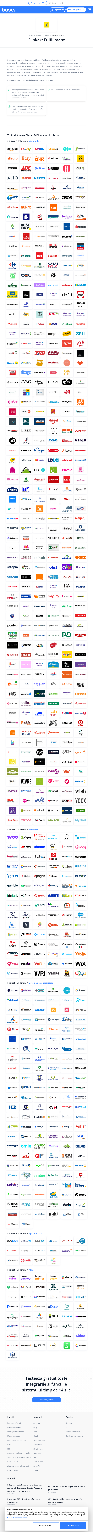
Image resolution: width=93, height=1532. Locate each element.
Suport (68, 1427)
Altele (31, 1269)
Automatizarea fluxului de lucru (19, 1457)
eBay (35, 1427)
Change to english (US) (37, 3)
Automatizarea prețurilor (16, 1440)
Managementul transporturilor (18, 1453)
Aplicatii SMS (35, 1233)
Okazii (35, 1436)
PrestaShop (37, 1444)
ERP (8, 1449)
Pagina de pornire (35, 36)
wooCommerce (39, 1440)
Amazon (36, 1423)
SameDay (37, 1453)
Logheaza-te (59, 10)
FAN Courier (38, 1462)
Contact (69, 1423)
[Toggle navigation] (89, 9)
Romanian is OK (58, 3)
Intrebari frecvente (73, 1432)
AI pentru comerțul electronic (18, 1466)
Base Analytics (12, 1470)
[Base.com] (8, 10)
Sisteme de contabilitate (41, 983)
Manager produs (13, 1436)
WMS (9, 1444)
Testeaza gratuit (74, 10)
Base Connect (12, 1462)
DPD (35, 1457)
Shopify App (38, 1449)
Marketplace (35, 141)
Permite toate (73, 1525)
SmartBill (36, 1466)
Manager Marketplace (15, 1432)
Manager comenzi (14, 1427)
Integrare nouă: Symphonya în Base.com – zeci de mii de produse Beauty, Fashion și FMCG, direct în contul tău (25, 1488)
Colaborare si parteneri (74, 1436)
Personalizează (45, 1525)
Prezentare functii (14, 1423)
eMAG (35, 1432)
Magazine (33, 829)
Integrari (46, 36)
